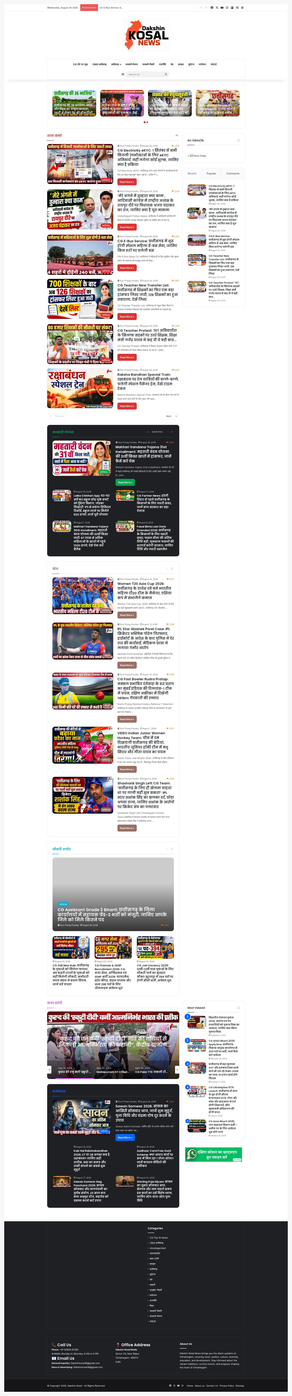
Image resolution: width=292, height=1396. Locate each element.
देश (172, 64)
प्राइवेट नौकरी (156, 1290)
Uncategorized (158, 1248)
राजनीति (162, 64)
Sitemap (240, 1385)
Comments (232, 173)
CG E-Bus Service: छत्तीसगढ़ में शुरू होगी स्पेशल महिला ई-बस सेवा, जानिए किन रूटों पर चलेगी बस (140, 7)
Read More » (127, 181)
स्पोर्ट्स (213, 64)
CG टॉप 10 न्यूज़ (80, 64)
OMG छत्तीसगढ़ (100, 64)
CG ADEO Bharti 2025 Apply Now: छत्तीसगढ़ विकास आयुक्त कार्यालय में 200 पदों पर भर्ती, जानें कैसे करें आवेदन (223, 1048)
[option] (74, 103)
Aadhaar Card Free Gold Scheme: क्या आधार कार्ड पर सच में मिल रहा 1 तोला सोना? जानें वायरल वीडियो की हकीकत (155, 1158)
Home (190, 1385)
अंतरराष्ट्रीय (155, 1253)
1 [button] (145, 122)
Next (168, 416)
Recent (192, 173)
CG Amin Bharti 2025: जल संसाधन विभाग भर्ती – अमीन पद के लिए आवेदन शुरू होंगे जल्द (223, 1127)
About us (199, 1385)
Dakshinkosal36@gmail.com (85, 1363)
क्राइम (181, 64)
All (177, 135)
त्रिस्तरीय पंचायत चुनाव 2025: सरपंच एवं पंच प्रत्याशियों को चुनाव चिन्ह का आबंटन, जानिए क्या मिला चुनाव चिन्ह (224, 1024)
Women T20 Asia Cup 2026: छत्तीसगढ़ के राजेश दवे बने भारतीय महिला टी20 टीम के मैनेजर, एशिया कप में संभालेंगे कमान (144, 590)
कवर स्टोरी (154, 1258)
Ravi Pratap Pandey (129, 145)
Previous (59, 416)
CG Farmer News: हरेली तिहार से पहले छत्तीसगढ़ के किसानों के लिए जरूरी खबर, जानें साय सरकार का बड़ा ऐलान (154, 503)
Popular (211, 173)
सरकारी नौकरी (148, 64)
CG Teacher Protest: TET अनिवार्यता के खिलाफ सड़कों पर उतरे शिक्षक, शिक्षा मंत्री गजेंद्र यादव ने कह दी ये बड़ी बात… (147, 335)
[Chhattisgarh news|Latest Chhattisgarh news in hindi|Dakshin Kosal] (146, 35)
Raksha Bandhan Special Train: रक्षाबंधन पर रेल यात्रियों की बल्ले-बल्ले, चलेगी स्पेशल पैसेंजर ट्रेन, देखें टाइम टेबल (148, 381)
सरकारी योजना (132, 64)
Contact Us (212, 1385)
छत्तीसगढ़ (115, 64)
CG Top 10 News (159, 1237)
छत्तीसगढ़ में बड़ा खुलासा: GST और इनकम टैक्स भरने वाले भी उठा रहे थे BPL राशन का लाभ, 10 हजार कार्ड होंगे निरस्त (223, 1071)
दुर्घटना (191, 64)
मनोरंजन (202, 64)
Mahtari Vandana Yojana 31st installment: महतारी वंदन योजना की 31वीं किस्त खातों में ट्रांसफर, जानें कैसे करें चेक (143, 454)
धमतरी (152, 1284)
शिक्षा (152, 1305)
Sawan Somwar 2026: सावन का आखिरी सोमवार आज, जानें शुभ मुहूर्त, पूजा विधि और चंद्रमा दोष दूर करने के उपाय (144, 1113)
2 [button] (147, 122)
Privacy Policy (227, 1385)
